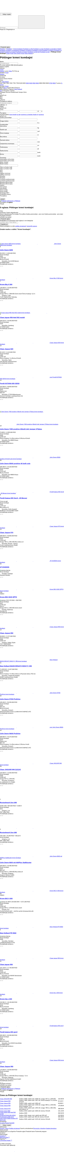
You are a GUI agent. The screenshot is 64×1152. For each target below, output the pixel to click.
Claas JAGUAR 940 (10, 769)
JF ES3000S (4, 567)
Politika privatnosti (14, 1128)
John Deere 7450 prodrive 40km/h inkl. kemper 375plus (21, 429)
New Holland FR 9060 (8, 933)
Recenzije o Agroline (39, 1128)
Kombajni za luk (37, 50)
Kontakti (12, 1123)
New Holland (29, 53)
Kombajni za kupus (21, 52)
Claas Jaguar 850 (6, 633)
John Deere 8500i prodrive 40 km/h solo (15, 463)
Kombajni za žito (28, 49)
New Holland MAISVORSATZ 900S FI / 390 (16, 666)
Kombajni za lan (45, 52)
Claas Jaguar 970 (6, 532)
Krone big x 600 (6, 999)
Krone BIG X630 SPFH (8, 597)
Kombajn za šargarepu (12, 50)
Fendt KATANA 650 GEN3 (9, 383)
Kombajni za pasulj (10, 52)
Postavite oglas (5, 219)
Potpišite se (4, 224)
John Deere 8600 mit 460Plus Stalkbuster (15, 862)
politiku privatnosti (20, 226)
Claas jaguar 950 (6, 964)
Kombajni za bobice (48, 50)
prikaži (3, 199)
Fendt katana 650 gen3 (8, 1032)
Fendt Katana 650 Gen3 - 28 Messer (13, 498)
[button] (32, 38)
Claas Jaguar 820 (6, 349)
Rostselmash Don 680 (8, 802)
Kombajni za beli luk (34, 52)
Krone (23, 53)
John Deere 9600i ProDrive (10, 733)
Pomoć (7, 1123)
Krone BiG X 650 (6, 898)
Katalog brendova (51, 1128)
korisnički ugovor (32, 226)
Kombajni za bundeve (50, 49)
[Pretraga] (31, 22)
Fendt (11, 53)
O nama (2, 1123)
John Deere (17, 53)
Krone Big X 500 (6, 284)
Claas (8, 53)
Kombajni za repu (38, 49)
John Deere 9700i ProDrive (10, 699)
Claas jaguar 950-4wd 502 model (12, 317)
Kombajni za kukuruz (26, 50)
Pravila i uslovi (4, 1128)
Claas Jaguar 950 (6, 1066)
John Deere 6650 (6, 250)
